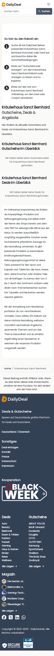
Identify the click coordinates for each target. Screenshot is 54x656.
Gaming (6, 545)
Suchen (45, 11)
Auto (4, 523)
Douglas (33, 534)
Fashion (6, 538)
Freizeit (6, 542)
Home (7, 368)
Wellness (7, 560)
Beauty (6, 527)
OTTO (32, 538)
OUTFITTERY (35, 542)
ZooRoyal (34, 560)
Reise (5, 556)
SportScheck (36, 549)
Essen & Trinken (10, 534)
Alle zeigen (8, 566)
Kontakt (6, 452)
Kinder (5, 553)
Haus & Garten (10, 549)
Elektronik (7, 531)
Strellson (33, 553)
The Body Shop (37, 556)
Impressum (8, 465)
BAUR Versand (36, 527)
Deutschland (9, 431)
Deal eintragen (10, 447)
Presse (5, 456)
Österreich (24, 431)
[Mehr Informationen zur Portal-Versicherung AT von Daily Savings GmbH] (28, 643)
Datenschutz (9, 461)
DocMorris (34, 531)
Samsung (34, 545)
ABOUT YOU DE (37, 523)
